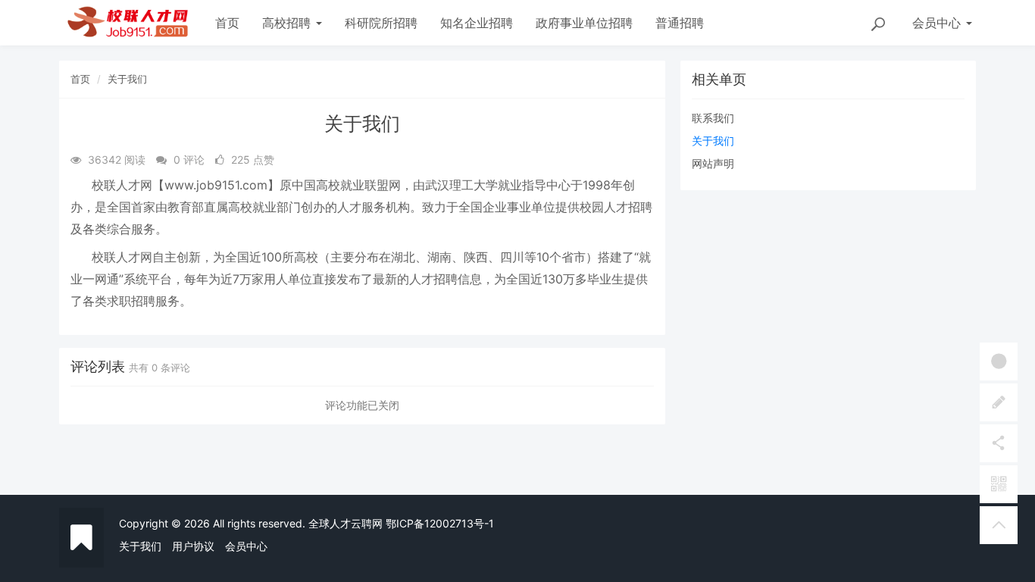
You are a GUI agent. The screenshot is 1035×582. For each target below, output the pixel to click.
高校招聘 (288, 22)
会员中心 (246, 546)
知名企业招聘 (476, 22)
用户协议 (193, 546)
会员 (936, 22)
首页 (227, 22)
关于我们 (127, 79)
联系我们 (713, 117)
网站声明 (713, 163)
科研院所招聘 (381, 22)
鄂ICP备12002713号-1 (440, 523)
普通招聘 (679, 22)
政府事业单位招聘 (584, 22)
